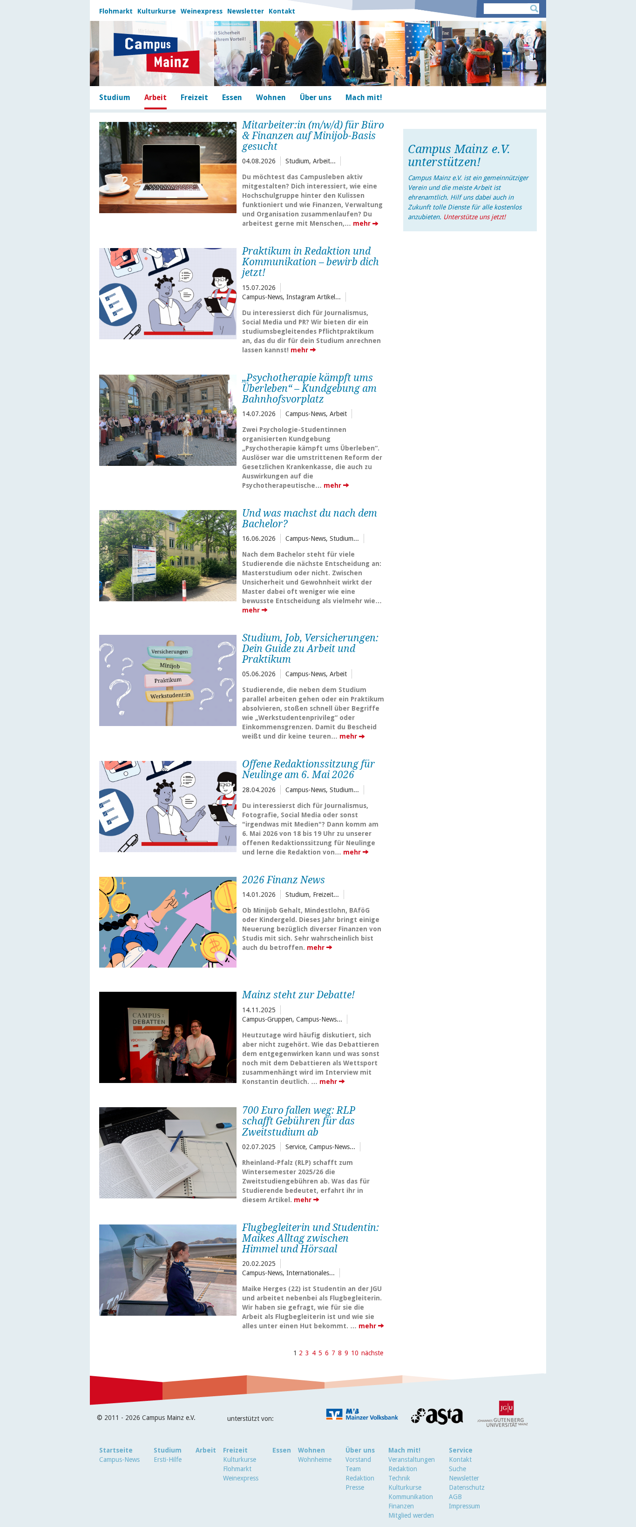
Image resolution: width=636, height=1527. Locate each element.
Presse (354, 1487)
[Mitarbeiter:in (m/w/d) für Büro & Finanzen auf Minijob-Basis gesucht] (168, 166)
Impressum (464, 1506)
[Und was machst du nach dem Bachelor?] (168, 554)
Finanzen (401, 1506)
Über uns (360, 1450)
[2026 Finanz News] (168, 921)
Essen (281, 1450)
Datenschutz (467, 1487)
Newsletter (245, 11)
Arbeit (206, 1450)
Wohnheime (315, 1459)
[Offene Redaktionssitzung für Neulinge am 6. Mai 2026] (168, 805)
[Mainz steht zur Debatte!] (168, 1036)
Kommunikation (410, 1496)
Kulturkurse (156, 11)
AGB (455, 1496)
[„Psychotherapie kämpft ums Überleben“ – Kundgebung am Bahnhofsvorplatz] (168, 419)
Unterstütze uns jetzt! (474, 217)
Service (461, 1450)
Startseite (116, 1450)
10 (355, 1353)
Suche (457, 1469)
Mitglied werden (411, 1515)
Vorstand (358, 1459)
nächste (372, 1353)
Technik (399, 1478)
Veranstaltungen (411, 1459)
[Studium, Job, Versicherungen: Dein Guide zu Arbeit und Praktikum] (168, 679)
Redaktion (359, 1478)
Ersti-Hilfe (168, 1459)
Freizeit (235, 1450)
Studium (168, 1450)
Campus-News (119, 1459)
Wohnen (311, 1450)
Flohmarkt (116, 11)
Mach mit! (404, 1450)
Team (353, 1469)
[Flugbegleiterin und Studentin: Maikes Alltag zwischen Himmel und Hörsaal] (168, 1269)
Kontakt (282, 11)
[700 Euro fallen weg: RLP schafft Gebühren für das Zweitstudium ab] (168, 1151)
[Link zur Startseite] (156, 53)
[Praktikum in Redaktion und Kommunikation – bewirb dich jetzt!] (168, 292)
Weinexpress (202, 11)
